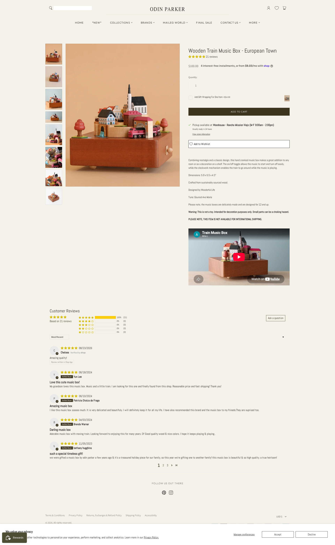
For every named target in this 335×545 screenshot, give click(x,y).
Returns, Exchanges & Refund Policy (104, 515)
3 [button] (167, 465)
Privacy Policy (75, 515)
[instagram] (171, 492)
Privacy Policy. (151, 537)
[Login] (268, 8)
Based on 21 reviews (61, 321)
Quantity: (192, 77)
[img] (69, 348)
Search (88, 8)
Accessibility (151, 515)
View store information (201, 134)
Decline (312, 534)
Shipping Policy (133, 515)
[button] (197, 57)
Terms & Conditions (55, 515)
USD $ (279, 516)
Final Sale (204, 22)
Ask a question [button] (275, 318)
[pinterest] (164, 492)
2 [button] (163, 465)
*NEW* (97, 22)
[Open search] (51, 8)
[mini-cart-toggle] (285, 8)
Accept (277, 534)
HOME (79, 22)
